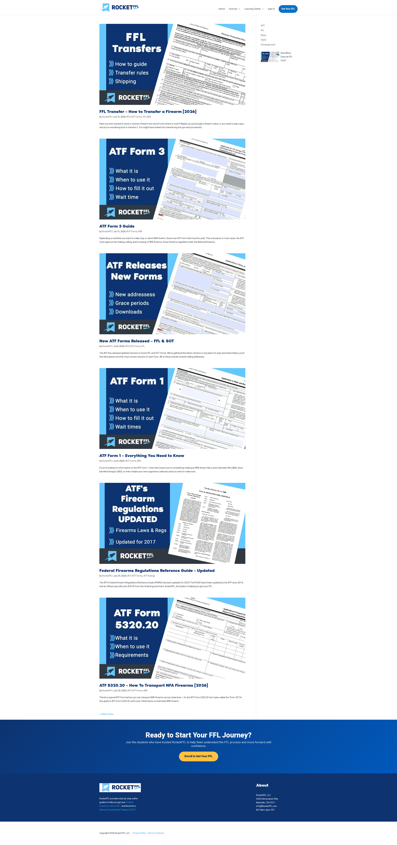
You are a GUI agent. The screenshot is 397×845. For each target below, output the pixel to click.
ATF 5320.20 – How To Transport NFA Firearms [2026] (153, 685)
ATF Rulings (149, 576)
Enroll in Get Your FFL (199, 756)
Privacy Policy (139, 833)
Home (222, 9)
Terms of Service (155, 833)
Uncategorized (268, 44)
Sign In (271, 9)
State (263, 40)
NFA (149, 117)
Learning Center (252, 9)
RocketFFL (107, 117)
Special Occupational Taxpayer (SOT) (117, 809)
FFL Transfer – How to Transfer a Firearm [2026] (147, 111)
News (263, 35)
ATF (128, 117)
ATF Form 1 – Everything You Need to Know (141, 455)
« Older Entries (106, 714)
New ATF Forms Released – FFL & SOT (136, 340)
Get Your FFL (288, 9)
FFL (144, 117)
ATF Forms (136, 117)
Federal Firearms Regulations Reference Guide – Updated (157, 570)
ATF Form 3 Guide (116, 226)
